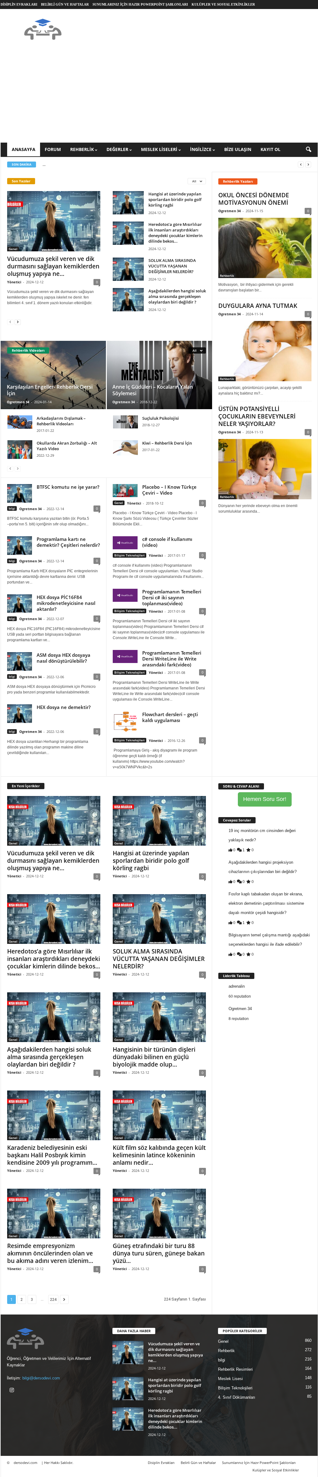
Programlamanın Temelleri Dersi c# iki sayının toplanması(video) (171, 597)
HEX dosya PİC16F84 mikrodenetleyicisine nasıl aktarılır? (66, 603)
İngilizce (200, 149)
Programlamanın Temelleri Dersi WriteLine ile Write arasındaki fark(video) (171, 659)
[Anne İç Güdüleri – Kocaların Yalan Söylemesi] (159, 375)
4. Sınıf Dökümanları (236, 1397)
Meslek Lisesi (230, 1378)
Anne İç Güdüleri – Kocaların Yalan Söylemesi (152, 390)
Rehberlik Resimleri (235, 1369)
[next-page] (18, 321)
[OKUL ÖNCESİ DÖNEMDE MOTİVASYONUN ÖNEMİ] (264, 248)
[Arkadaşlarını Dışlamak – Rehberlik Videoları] (19, 422)
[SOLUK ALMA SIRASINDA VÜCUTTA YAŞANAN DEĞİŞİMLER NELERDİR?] (128, 269)
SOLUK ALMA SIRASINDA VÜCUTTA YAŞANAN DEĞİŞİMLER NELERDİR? (172, 266)
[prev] (301, 164)
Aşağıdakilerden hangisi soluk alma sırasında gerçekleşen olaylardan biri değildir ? (177, 296)
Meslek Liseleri (159, 149)
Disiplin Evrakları (19, 4)
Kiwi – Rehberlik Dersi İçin (167, 443)
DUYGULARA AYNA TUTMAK (257, 306)
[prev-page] (10, 321)
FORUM (53, 149)
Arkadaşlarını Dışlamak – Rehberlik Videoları (61, 421)
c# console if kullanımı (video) (167, 542)
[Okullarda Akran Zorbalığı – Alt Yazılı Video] (19, 449)
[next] (308, 164)
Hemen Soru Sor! (264, 799)
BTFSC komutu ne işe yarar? (68, 487)
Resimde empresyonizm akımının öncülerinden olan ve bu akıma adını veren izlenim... (50, 1253)
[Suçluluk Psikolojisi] (125, 421)
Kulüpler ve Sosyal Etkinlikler (223, 4)
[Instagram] (12, 1390)
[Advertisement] (159, 96)
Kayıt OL (270, 149)
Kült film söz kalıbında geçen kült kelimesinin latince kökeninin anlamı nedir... (159, 1155)
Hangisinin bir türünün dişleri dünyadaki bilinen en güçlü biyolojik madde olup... (154, 1056)
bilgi (12, 508)
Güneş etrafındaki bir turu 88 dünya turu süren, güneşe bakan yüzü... (159, 1253)
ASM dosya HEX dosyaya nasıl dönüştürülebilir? (63, 658)
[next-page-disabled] (18, 468)
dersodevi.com (25, 1462)
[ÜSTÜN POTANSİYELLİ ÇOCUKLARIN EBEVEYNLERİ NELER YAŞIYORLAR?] (264, 469)
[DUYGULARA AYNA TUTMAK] (264, 351)
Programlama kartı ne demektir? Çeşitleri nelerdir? (68, 542)
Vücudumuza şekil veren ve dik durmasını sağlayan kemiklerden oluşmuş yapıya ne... (53, 266)
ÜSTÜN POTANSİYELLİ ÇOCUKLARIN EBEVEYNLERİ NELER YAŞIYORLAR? (257, 416)
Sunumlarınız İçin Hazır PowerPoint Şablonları (140, 4)
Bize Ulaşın (237, 149)
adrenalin (237, 986)
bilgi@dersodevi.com (41, 1378)
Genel (13, 249)
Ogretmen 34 (18, 402)
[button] (308, 150)
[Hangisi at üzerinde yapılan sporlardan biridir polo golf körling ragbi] (128, 202)
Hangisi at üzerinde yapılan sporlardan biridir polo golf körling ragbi (175, 199)
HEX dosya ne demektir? (64, 707)
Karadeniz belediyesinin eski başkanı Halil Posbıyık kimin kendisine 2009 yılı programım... (52, 1155)
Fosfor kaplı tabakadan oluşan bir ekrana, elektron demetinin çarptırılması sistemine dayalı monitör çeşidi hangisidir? (266, 903)
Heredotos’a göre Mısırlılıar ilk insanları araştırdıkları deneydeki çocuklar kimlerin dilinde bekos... (175, 233)
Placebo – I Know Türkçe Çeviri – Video (169, 490)
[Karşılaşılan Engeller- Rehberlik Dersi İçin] (54, 375)
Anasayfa (23, 149)
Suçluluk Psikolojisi (160, 418)
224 (53, 1299)
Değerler (117, 149)
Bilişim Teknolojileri (129, 555)
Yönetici (14, 282)
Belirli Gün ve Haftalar (65, 4)
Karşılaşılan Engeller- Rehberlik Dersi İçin (50, 390)
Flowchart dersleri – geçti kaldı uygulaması (170, 717)
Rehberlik (82, 149)
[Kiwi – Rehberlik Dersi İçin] (125, 447)
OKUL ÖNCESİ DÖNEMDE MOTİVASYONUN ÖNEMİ (253, 199)
